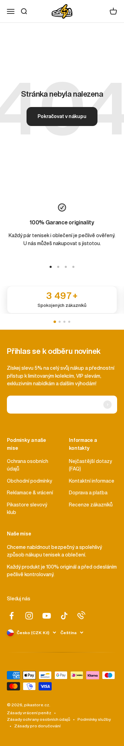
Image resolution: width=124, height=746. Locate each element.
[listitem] (62, 299)
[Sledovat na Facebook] (11, 615)
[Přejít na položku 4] (73, 267)
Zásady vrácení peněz (29, 712)
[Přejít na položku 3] (66, 267)
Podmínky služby (94, 719)
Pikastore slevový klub (27, 508)
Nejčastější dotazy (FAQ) (90, 465)
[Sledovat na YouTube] (46, 615)
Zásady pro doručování (37, 726)
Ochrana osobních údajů (27, 465)
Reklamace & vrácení (30, 492)
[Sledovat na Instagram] (29, 615)
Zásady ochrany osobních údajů (38, 719)
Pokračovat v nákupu (62, 116)
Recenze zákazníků (91, 504)
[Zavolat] (81, 615)
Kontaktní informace (91, 480)
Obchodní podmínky (29, 480)
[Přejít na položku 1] (51, 267)
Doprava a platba (88, 492)
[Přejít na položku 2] (58, 267)
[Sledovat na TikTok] (64, 615)
